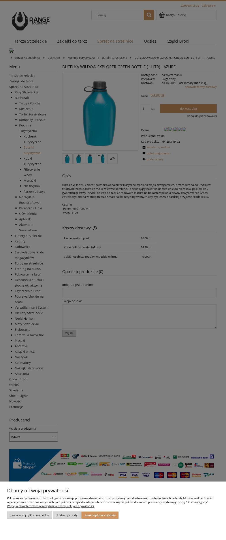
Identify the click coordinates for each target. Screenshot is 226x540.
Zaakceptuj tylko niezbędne (29, 515)
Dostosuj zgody (67, 515)
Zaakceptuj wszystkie (100, 515)
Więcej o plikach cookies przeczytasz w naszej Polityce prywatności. (50, 506)
